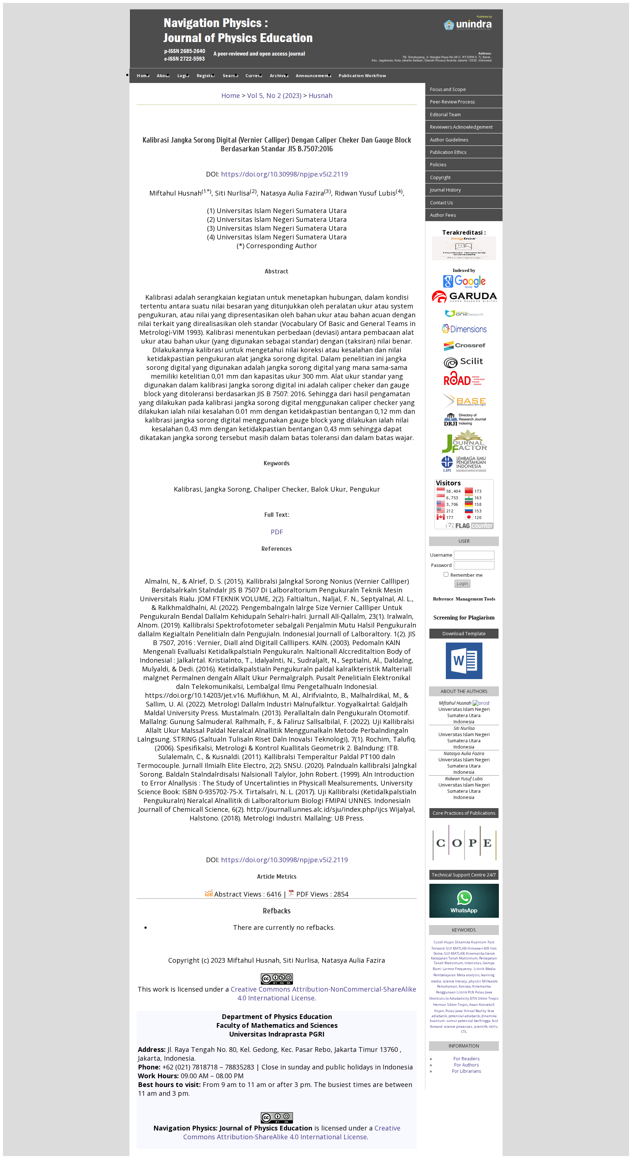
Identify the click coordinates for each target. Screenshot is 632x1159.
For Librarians (466, 1071)
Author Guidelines (449, 140)
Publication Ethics (448, 152)
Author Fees (443, 215)
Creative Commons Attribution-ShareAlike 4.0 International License (291, 1132)
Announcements (313, 75)
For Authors (466, 1065)
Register (206, 75)
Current (254, 75)
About (163, 75)
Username (441, 555)
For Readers (466, 1059)
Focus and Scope (448, 89)
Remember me (467, 575)
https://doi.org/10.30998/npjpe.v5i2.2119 (284, 174)
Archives (279, 75)
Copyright (440, 177)
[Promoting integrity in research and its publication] (464, 842)
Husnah (320, 95)
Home (143, 75)
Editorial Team (445, 114)
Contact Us (441, 203)
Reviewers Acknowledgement (461, 127)
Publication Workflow (362, 75)
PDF (277, 531)
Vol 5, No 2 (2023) (274, 95)
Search (230, 75)
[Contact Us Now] (464, 901)
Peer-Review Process (452, 102)
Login (183, 75)
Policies (438, 165)
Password (441, 565)
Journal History (445, 190)
